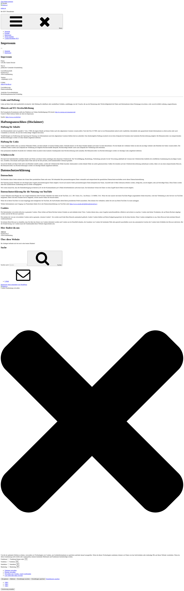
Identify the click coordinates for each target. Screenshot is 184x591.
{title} (6, 582)
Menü (60, 28)
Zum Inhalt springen (7, 1)
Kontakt (7, 33)
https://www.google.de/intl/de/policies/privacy (83, 204)
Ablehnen (12, 579)
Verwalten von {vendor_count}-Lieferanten (18, 574)
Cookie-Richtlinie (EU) (12, 38)
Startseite (7, 31)
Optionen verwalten (11, 570)
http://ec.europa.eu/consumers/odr (65, 112)
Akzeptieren (5, 579)
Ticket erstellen (9, 37)
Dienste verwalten (10, 572)
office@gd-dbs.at (6, 84)
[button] (92, 421)
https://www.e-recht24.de (13, 117)
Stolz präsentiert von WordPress (17, 284)
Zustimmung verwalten (8, 589)
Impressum (8, 35)
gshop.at (3, 8)
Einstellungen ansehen (23, 579)
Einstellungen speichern (38, 579)
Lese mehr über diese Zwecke (14, 575)
